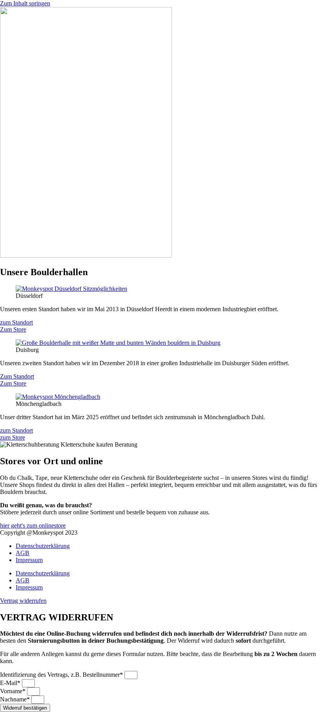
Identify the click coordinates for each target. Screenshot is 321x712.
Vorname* (13, 691)
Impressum (29, 560)
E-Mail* (11, 683)
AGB (22, 553)
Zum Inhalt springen (25, 3)
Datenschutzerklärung (43, 546)
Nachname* (15, 699)
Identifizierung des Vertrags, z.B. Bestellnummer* (62, 674)
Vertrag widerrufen (23, 600)
